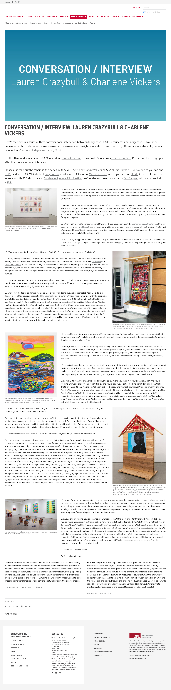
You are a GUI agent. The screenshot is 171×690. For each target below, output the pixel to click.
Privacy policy (146, 655)
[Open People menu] (68, 17)
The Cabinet (46, 296)
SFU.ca (157, 12)
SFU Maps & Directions (102, 637)
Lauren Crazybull (71, 158)
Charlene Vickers (121, 158)
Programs (51, 17)
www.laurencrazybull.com (99, 593)
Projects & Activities (98, 17)
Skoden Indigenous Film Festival (63, 178)
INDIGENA (96, 261)
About (114, 17)
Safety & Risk (99, 634)
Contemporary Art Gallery (143, 224)
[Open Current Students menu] (43, 17)
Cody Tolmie (52, 174)
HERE (8, 174)
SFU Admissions (99, 641)
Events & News (77, 17)
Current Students (34, 17)
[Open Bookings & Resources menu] (143, 17)
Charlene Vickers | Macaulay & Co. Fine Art (23, 587)
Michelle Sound (98, 174)
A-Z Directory (99, 655)
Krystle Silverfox (130, 170)
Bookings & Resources (131, 17)
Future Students (13, 17)
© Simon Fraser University (137, 658)
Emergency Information (103, 652)
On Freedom (153, 500)
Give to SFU (98, 648)
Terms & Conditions (135, 655)
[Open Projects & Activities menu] (108, 17)
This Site (148, 12)
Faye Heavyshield (85, 227)
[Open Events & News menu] (85, 17)
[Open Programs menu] (57, 17)
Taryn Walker (93, 170)
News (46, 23)
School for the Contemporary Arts (16, 23)
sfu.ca (7, 2)
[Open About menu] (118, 17)
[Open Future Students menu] (22, 17)
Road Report (98, 645)
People (63, 17)
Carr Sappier (131, 178)
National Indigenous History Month (41, 150)
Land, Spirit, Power (13, 264)
